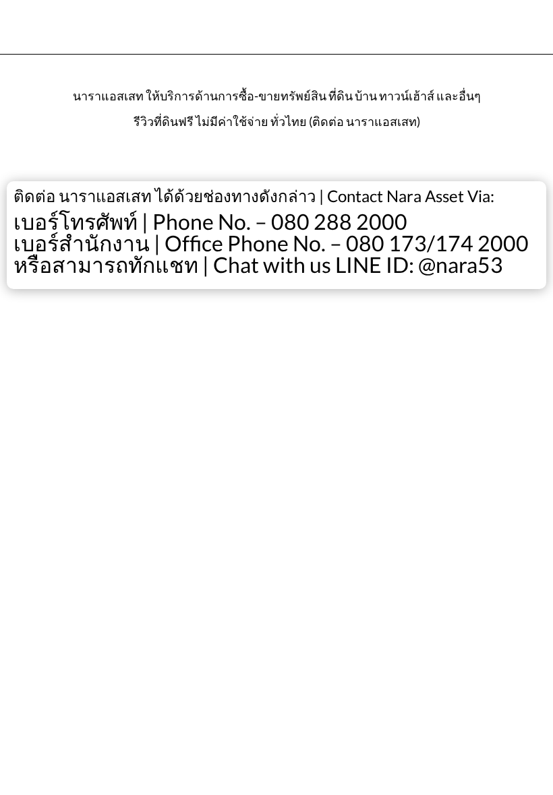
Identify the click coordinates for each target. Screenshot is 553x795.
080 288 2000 (339, 221)
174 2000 (482, 243)
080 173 (386, 243)
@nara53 (460, 264)
